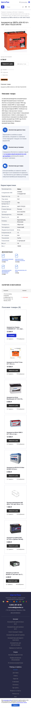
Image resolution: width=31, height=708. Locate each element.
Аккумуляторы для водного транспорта (15, 639)
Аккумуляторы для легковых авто (15, 623)
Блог (15, 696)
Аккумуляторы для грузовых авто (15, 628)
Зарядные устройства (15, 648)
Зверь (19, 189)
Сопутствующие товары (16, 632)
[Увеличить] (15, 40)
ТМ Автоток (15, 693)
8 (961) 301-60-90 (15, 605)
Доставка (15, 672)
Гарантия (15, 678)
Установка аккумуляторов (15, 663)
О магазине (15, 681)
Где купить (15, 687)
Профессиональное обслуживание (15, 659)
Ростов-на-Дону (24, 2)
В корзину (11, 335)
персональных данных (22, 702)
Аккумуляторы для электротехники (15, 644)
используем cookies (7, 700)
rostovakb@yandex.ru (15, 607)
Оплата (16, 675)
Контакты (15, 684)
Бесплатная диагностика (15, 655)
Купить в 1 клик (22, 64)
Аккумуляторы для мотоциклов (15, 635)
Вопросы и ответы (15, 690)
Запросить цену (7, 64)
